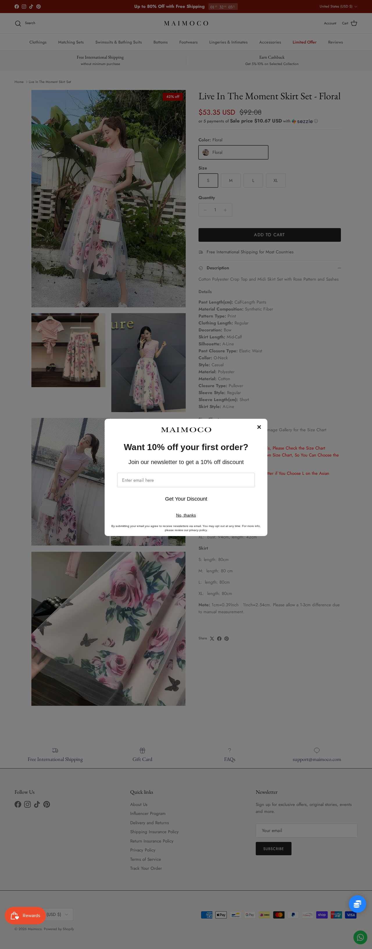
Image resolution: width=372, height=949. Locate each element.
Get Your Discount (186, 499)
